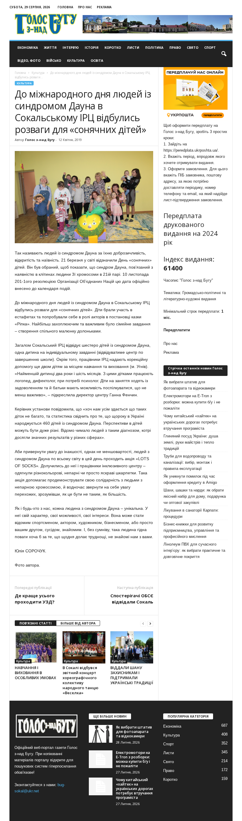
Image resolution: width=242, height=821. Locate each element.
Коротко (112, 47)
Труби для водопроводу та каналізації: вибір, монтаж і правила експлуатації (187, 462)
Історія (92, 47)
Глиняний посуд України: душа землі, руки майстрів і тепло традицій (190, 442)
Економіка (27, 47)
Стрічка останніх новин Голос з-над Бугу (195, 370)
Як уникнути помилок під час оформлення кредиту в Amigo (190, 479)
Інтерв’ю (71, 47)
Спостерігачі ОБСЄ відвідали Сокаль (131, 599)
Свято (192, 47)
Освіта (97, 60)
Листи (133, 47)
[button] (223, 54)
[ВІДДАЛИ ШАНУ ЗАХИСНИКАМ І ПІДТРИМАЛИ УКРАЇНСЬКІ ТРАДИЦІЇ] (131, 647)
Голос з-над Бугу (40, 139)
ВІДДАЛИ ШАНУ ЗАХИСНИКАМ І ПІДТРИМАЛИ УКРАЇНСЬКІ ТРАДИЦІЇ (131, 675)
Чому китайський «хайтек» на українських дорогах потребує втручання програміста (190, 422)
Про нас (85, 7)
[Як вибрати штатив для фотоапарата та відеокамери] (100, 734)
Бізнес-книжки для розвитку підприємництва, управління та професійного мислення (191, 530)
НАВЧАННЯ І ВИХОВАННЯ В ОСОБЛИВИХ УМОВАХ (35, 672)
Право (175, 47)
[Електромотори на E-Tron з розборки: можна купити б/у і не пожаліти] (100, 759)
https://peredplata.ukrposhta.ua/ (190, 150)
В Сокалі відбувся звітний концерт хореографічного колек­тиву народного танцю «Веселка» (80, 680)
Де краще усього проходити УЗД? (35, 599)
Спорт (210, 47)
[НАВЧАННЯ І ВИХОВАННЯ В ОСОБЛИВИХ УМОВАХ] (36, 647)
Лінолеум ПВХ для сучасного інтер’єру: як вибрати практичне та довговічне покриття (194, 550)
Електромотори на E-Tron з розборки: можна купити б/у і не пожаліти (191, 402)
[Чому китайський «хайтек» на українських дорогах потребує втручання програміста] (100, 786)
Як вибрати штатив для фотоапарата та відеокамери (189, 385)
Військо (53, 60)
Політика (154, 47)
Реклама (104, 7)
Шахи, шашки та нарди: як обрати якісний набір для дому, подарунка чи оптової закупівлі (194, 496)
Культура (76, 60)
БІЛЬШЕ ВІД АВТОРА (78, 623)
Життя (50, 47)
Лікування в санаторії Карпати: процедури (191, 513)
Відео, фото (28, 60)
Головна (65, 7)
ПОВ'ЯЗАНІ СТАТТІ (35, 623)
